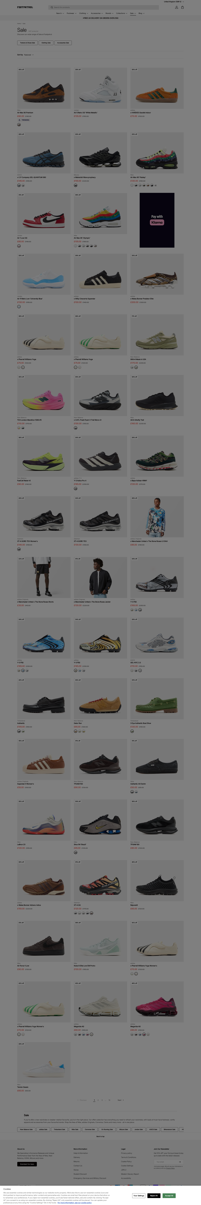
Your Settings (138, 1196)
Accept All (169, 1196)
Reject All (154, 1196)
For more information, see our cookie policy (75, 1203)
